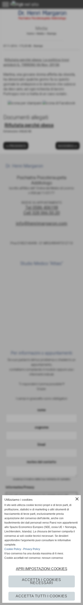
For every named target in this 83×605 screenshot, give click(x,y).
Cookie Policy (12, 549)
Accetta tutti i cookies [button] (41, 596)
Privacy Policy (31, 549)
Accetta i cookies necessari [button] (41, 581)
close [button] (77, 499)
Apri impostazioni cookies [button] (41, 569)
